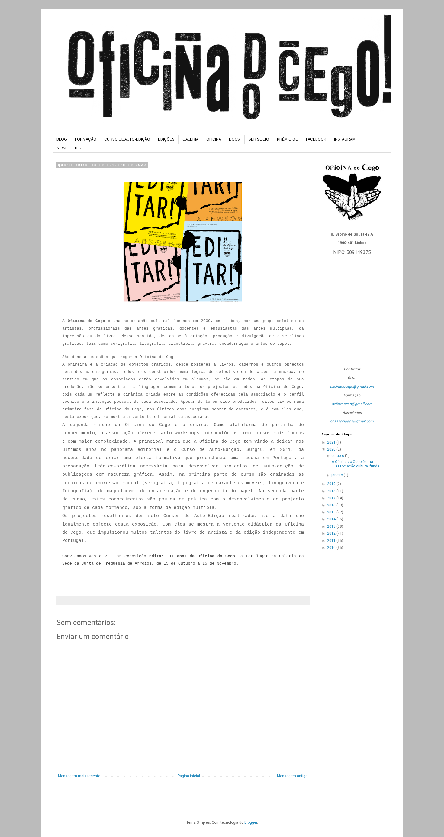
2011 (331, 541)
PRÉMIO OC (287, 139)
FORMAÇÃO (85, 139)
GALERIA (190, 139)
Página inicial (189, 776)
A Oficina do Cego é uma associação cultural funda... (356, 464)
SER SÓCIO (259, 139)
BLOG (61, 139)
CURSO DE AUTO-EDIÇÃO (127, 139)
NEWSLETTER (69, 148)
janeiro (337, 475)
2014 (331, 519)
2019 (331, 484)
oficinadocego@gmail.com (352, 386)
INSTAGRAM (345, 139)
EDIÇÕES (166, 139)
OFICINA (213, 139)
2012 (331, 533)
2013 (331, 526)
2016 (331, 505)
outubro (338, 456)
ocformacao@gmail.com (352, 404)
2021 (331, 442)
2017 (331, 498)
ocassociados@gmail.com (352, 421)
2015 (331, 512)
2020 (331, 449)
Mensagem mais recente (79, 776)
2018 (331, 491)
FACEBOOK (316, 139)
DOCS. (235, 139)
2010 (331, 548)
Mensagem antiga (292, 776)
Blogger (250, 822)
